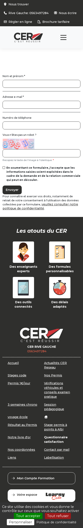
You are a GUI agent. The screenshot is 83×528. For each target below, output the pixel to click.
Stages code (17, 375)
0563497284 (36, 351)
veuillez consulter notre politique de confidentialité (40, 206)
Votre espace (27, 495)
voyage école (18, 417)
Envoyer (12, 190)
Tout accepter (28, 516)
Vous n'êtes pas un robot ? (19, 134)
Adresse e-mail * (13, 96)
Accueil (13, 363)
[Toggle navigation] (63, 37)
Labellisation (54, 457)
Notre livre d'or (19, 437)
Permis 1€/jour (19, 383)
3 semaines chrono (22, 405)
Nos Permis (53, 375)
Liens (12, 457)
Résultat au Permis (22, 425)
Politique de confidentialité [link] (56, 522)
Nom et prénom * (14, 76)
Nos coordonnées (21, 450)
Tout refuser (58, 516)
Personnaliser (20, 522)
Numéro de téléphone (17, 117)
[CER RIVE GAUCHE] (28, 37)
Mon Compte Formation (35, 478)
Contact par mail (56, 450)
